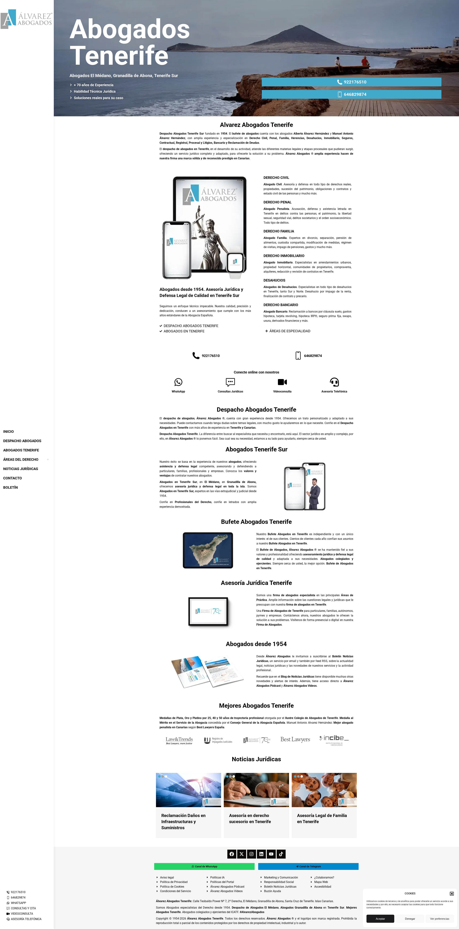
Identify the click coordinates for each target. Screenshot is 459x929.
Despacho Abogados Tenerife (256, 409)
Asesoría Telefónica (334, 391)
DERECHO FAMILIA (279, 231)
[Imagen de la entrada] (188, 790)
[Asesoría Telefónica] (334, 382)
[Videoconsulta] (282, 382)
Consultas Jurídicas (230, 391)
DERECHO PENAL (278, 202)
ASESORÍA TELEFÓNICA (26, 919)
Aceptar (380, 918)
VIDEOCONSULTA (22, 913)
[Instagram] (251, 854)
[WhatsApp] (178, 382)
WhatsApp (178, 391)
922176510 (18, 892)
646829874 (18, 897)
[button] (452, 893)
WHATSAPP (18, 903)
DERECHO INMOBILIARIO (284, 256)
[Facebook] (231, 854)
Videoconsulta (282, 391)
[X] (241, 854)
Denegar (410, 918)
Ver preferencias (439, 918)
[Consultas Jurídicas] (230, 382)
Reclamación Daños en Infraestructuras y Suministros (183, 821)
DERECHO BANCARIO (281, 305)
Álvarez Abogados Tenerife (205, 918)
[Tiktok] (281, 854)
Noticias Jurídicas (256, 759)
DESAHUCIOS (274, 280)
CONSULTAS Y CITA (23, 908)
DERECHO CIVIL (276, 177)
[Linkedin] (261, 854)
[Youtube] (271, 854)
